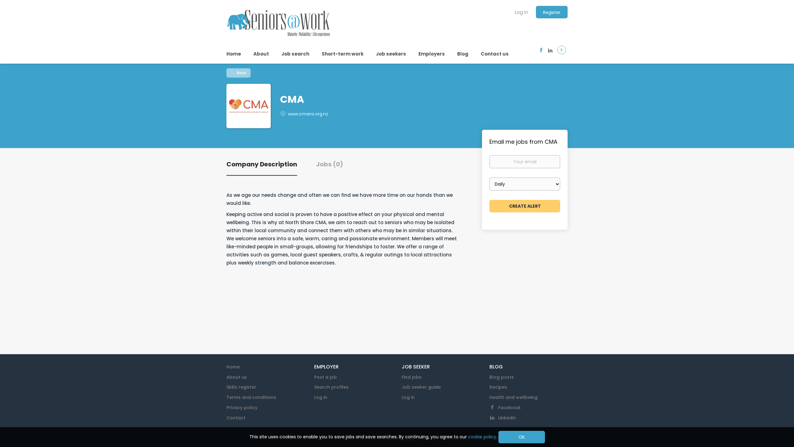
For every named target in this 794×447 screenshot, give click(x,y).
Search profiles (331, 387)
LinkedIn (507, 418)
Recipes (498, 387)
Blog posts (501, 377)
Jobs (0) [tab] (329, 164)
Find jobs (412, 377)
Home (233, 367)
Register (551, 12)
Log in (521, 12)
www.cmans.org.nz (308, 114)
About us (236, 377)
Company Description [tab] (261, 164)
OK (522, 437)
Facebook (509, 407)
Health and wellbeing (513, 397)
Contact (235, 418)
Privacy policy (241, 407)
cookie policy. (482, 437)
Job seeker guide (421, 387)
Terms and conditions (251, 397)
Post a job (325, 377)
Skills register (241, 387)
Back (241, 72)
